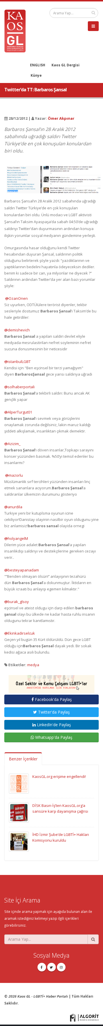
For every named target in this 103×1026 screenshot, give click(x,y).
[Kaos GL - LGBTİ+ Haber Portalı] (17, 30)
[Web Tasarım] (84, 1017)
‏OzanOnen (16, 298)
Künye (36, 75)
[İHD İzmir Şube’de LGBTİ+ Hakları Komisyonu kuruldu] (18, 841)
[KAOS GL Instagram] (61, 967)
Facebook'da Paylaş (53, 699)
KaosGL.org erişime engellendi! (59, 776)
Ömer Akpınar (61, 118)
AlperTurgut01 (18, 412)
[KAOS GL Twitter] (51, 967)
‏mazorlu (13, 475)
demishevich (17, 330)
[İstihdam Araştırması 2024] (51, 681)
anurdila (13, 506)
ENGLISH (37, 65)
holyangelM (16, 538)
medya (33, 664)
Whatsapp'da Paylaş (53, 737)
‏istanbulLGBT (17, 361)
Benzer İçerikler (23, 759)
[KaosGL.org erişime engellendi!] (18, 783)
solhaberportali (19, 386)
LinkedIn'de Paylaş (53, 724)
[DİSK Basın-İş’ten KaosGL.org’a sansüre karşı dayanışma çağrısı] (18, 812)
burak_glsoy (16, 601)
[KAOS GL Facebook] (41, 967)
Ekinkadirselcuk (19, 633)
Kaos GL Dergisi (66, 65)
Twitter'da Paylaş (53, 712)
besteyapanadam (21, 570)
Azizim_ (12, 443)
